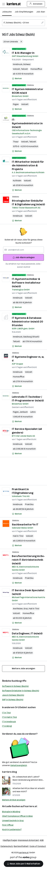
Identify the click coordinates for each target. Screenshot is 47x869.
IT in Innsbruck (9, 721)
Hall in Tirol (18, 536)
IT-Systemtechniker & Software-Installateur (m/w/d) (26, 282)
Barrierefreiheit (21, 846)
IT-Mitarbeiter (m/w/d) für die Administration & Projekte (28, 165)
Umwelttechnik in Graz (13, 820)
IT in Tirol (6, 712)
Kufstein (17, 180)
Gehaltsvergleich (18, 765)
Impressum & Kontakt (28, 840)
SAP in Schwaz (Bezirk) (12, 699)
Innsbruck (18, 64)
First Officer (8, 825)
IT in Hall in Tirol (9, 717)
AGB (42, 840)
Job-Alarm (41, 11)
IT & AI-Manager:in (23, 52)
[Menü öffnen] (4, 4)
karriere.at (31, 806)
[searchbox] (23, 22)
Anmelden (37, 4)
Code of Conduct (37, 846)
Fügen (16, 104)
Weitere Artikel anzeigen (13, 800)
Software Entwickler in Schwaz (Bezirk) (20, 690)
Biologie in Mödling (11, 811)
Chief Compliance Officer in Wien (17, 816)
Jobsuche (7, 11)
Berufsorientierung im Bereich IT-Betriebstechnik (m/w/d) (28, 560)
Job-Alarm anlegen (25, 257)
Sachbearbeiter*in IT (25, 524)
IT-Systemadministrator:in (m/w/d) (27, 123)
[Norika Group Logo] (23, 858)
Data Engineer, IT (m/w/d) (27, 633)
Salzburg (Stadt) (31, 336)
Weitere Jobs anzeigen (23, 668)
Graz (26, 608)
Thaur (16, 141)
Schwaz (27, 64)
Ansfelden (18, 608)
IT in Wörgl (7, 726)
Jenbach (23, 412)
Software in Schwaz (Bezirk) (15, 686)
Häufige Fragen (10, 840)
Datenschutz (7, 846)
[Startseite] (14, 4)
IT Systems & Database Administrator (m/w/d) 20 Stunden (27, 321)
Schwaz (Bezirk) (25, 34)
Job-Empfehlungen (24, 11)
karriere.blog (9, 771)
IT (7, 34)
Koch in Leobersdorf (11, 829)
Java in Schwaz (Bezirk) (13, 695)
